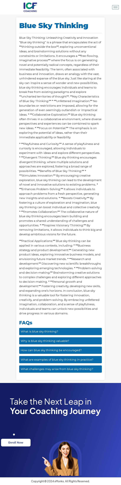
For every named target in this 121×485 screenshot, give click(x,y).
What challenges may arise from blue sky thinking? (57, 369)
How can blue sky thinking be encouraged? (51, 350)
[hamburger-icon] (115, 7)
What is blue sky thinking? (39, 331)
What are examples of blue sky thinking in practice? (57, 359)
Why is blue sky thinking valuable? (45, 341)
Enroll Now (15, 442)
